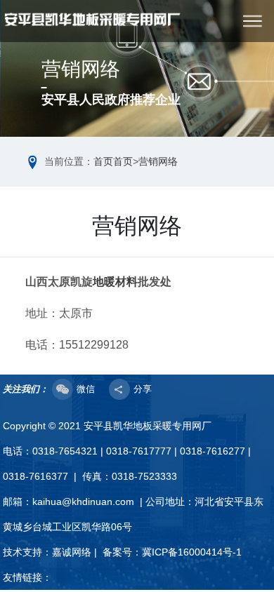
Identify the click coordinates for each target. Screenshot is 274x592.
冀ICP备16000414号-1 (192, 552)
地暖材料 (115, 282)
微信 (86, 389)
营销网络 (158, 161)
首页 (103, 161)
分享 (142, 389)
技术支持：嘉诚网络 (47, 552)
